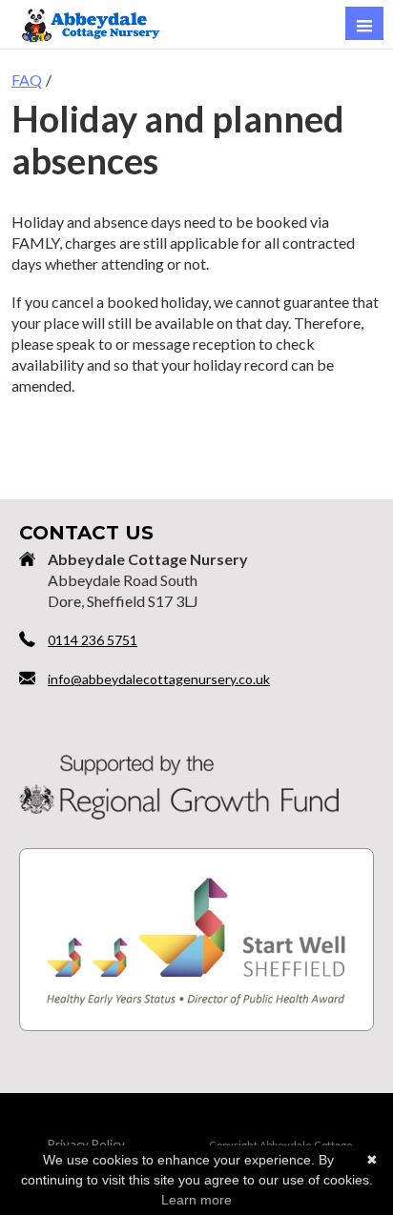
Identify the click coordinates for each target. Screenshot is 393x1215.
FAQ (26, 80)
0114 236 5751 (92, 640)
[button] (364, 23)
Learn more (196, 1199)
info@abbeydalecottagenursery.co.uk (159, 679)
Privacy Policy (86, 1144)
